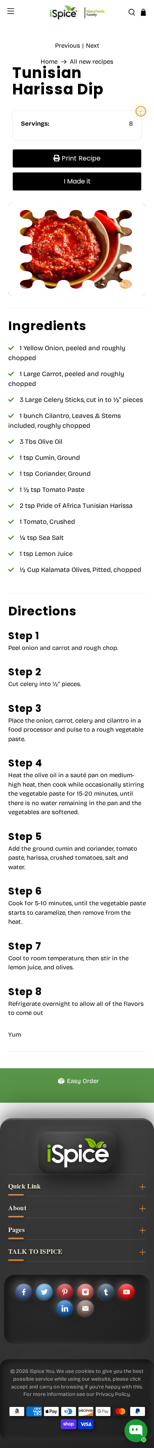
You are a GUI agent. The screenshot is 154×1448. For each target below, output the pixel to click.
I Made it (77, 181)
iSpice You (42, 1371)
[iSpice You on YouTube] (126, 1292)
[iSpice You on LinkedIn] (65, 1308)
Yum (14, 1034)
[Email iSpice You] (85, 1308)
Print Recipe (80, 158)
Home (49, 62)
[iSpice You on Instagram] (85, 1292)
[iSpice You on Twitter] (44, 1292)
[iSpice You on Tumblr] (106, 1292)
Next (92, 46)
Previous (67, 46)
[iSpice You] (77, 12)
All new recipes (91, 62)
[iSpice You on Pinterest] (65, 1292)
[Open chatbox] (135, 1430)
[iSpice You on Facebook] (24, 1292)
